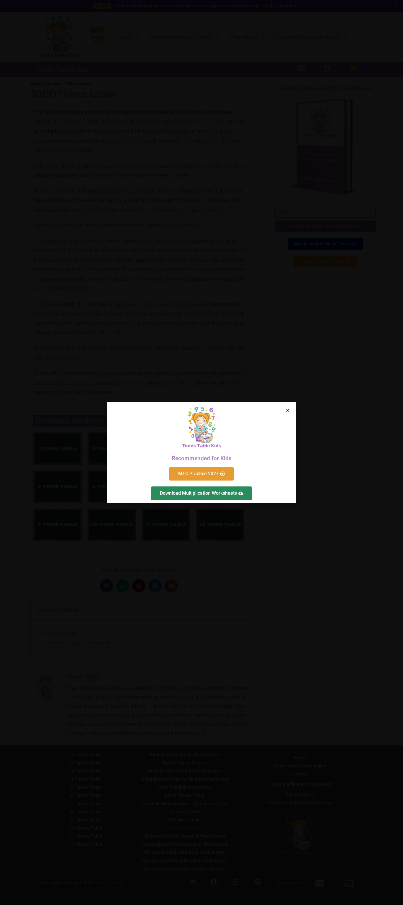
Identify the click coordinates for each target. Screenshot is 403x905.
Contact (235, 480)
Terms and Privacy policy (206, 480)
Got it (165, 467)
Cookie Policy (172, 480)
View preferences (238, 467)
